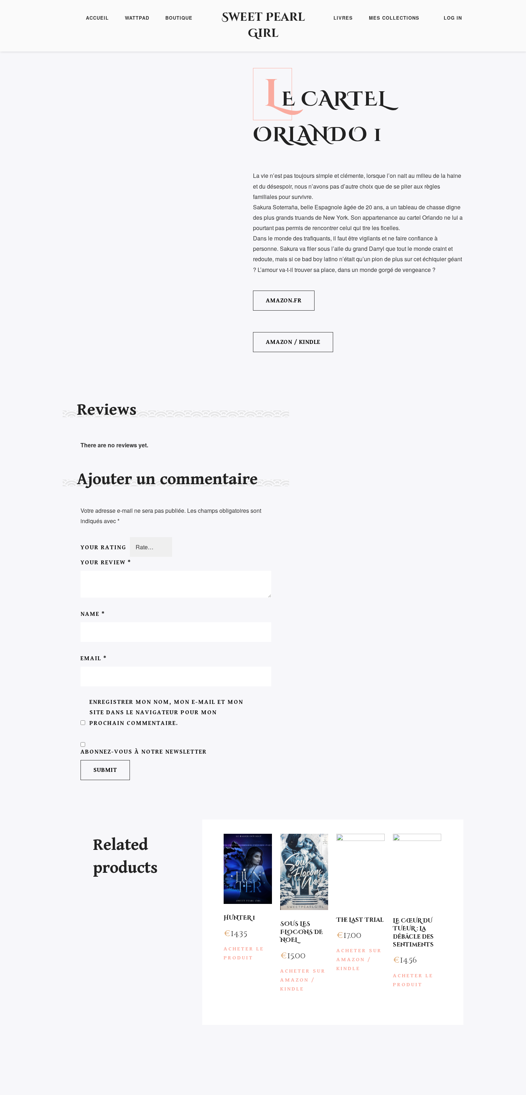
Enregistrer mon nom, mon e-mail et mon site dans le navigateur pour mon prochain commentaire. (166, 712)
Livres (343, 17)
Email (94, 658)
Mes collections (394, 17)
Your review (106, 562)
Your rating (103, 547)
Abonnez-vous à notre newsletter (144, 751)
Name (93, 614)
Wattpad (137, 17)
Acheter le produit (244, 953)
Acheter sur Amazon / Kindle (303, 980)
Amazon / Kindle (293, 342)
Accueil (97, 17)
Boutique (179, 17)
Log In (453, 17)
